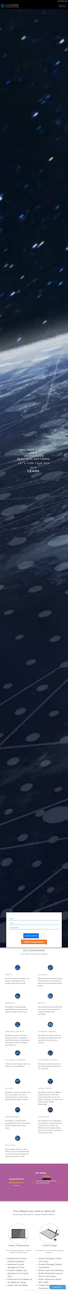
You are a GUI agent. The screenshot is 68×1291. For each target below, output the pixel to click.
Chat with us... (57, 1287)
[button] (32, 1182)
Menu (63, 6)
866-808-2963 (63, 1)
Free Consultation (34, 942)
